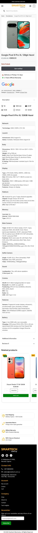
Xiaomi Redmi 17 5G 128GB (16, 384)
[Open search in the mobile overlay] (18, 11)
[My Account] (30, 6)
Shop (2, 497)
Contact (3, 502)
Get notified (18, 69)
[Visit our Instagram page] (7, 455)
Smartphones (9, 16)
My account (4, 484)
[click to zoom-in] (18, 35)
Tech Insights (5, 505)
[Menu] (4, 6)
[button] (33, 6)
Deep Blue (14, 390)
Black (7, 390)
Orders (3, 486)
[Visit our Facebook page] (3, 455)
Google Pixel (23, 92)
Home (2, 16)
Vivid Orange (22, 390)
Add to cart (16, 395)
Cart (2, 489)
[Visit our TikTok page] (11, 455)
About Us (4, 500)
